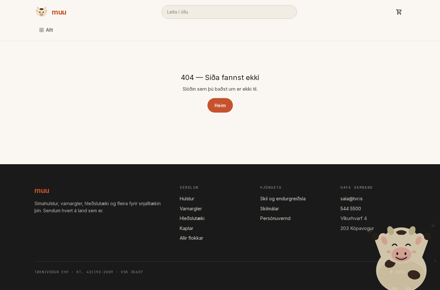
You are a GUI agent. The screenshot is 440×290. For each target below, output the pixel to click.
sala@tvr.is (351, 198)
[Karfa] (399, 11)
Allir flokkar (191, 238)
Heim (220, 105)
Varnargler (191, 208)
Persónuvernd (275, 218)
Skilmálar (269, 208)
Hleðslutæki (192, 218)
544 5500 (350, 208)
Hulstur (187, 198)
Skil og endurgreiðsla (283, 198)
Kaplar (186, 228)
